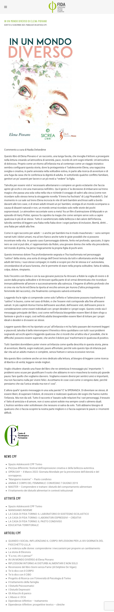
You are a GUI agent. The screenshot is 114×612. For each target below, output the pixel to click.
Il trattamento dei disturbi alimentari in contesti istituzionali (40, 490)
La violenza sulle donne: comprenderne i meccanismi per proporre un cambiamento (54, 548)
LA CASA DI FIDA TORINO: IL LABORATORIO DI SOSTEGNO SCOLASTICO (48, 513)
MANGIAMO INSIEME (20, 510)
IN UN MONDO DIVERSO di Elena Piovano (31, 559)
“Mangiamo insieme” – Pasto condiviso (29, 479)
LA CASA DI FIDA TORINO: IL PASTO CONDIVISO (35, 521)
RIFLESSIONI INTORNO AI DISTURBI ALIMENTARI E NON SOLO (43, 563)
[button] (5, 7)
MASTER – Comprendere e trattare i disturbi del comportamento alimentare (50, 486)
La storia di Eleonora (19, 552)
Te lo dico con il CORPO (21, 570)
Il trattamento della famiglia (23, 582)
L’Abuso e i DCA (17, 597)
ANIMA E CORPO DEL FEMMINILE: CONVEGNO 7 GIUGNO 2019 (43, 483)
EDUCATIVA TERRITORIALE (23, 525)
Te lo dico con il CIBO (19, 574)
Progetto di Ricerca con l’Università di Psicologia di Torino (39, 578)
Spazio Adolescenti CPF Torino (25, 464)
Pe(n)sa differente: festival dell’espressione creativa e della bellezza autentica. (51, 468)
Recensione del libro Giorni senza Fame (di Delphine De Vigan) (42, 567)
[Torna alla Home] (57, 7)
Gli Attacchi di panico (19, 593)
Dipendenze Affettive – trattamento (28, 600)
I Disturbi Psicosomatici (21, 585)
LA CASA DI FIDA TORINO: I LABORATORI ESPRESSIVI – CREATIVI (44, 517)
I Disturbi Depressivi (19, 589)
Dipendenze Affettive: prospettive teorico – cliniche (36, 604)
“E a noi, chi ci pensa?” (20, 555)
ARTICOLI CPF (42, 25)
